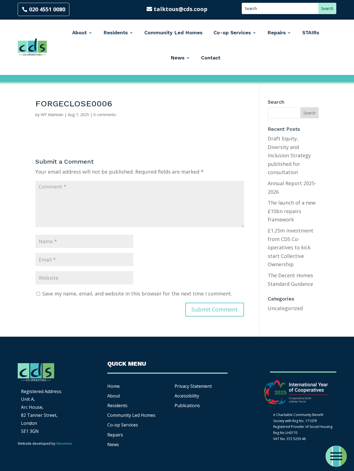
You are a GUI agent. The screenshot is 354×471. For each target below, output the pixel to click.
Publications (187, 405)
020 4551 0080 (47, 9)
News (177, 58)
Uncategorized (285, 308)
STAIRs (310, 32)
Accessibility (187, 396)
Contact (210, 58)
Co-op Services (232, 32)
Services (122, 425)
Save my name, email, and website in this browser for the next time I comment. (137, 293)
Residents (115, 32)
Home (113, 386)
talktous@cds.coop (180, 9)
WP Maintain (52, 114)
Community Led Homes (173, 32)
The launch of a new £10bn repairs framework (292, 211)
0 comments (104, 114)
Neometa (64, 443)
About (79, 32)
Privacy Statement (193, 386)
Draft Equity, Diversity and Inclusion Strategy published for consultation (289, 155)
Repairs (276, 32)
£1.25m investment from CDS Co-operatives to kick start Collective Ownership (290, 247)
